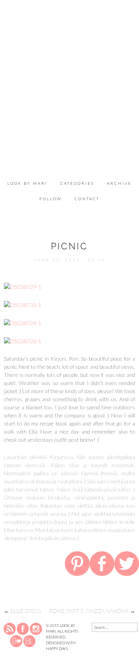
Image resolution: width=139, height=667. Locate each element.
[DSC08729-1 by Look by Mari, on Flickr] (22, 286)
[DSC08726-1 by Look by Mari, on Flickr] (22, 340)
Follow (50, 198)
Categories (77, 183)
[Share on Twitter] (126, 565)
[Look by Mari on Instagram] (36, 628)
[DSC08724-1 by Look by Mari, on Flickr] (22, 322)
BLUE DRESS (22, 611)
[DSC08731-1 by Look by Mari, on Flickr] (22, 304)
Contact (87, 198)
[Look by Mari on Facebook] (23, 628)
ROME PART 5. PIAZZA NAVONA (92, 611)
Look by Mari (27, 183)
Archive (119, 183)
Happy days (57, 648)
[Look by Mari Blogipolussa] (29, 640)
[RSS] (10, 628)
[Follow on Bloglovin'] (16, 640)
